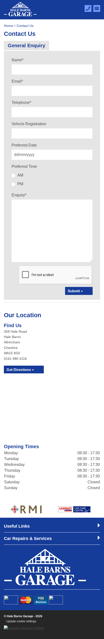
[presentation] (55, 275)
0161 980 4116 (15, 359)
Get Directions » (20, 370)
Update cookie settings (21, 621)
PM (20, 184)
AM (20, 175)
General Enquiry (26, 45)
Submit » (75, 291)
